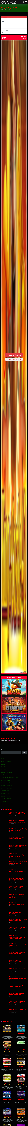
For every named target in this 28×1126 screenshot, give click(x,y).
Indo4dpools (21, 1033)
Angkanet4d (7, 1083)
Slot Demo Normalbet (6, 785)
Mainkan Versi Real (15, 355)
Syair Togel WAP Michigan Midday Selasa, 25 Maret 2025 (17, 813)
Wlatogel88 (21, 1083)
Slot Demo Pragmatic (6, 772)
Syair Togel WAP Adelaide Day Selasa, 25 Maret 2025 (17, 1010)
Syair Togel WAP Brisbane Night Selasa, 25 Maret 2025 (18, 920)
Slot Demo (3, 764)
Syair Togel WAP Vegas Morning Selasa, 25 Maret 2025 (18, 829)
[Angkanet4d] (7, 1081)
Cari (2, 750)
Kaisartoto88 (21, 1050)
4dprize (21, 1066)
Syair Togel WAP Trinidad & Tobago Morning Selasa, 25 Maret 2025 (16, 896)
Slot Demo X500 (5, 790)
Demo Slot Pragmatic (6, 767)
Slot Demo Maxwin (6, 761)
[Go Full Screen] (5, 38)
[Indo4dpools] (21, 1031)
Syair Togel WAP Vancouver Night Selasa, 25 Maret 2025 (17, 903)
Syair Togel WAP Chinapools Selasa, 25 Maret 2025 (17, 1002)
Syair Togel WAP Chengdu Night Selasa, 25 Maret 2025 (18, 862)
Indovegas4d (7, 1033)
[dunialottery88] (21, 1114)
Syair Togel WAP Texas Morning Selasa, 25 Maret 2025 (18, 846)
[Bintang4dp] (21, 1097)
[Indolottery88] (7, 1097)
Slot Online (4, 774)
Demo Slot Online (5, 780)
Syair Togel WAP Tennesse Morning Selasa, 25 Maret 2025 (17, 870)
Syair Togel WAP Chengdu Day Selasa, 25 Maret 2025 (17, 969)
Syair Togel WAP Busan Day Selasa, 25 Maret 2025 (16, 994)
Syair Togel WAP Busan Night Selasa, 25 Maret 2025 (17, 952)
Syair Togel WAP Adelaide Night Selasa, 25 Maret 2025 (18, 887)
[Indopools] (7, 1064)
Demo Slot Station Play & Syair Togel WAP (8, 3)
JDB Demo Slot (5, 769)
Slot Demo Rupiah (5, 796)
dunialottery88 (21, 1116)
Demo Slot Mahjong (6, 798)
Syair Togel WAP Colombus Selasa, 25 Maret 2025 (16, 961)
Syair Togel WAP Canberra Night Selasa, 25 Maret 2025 (18, 928)
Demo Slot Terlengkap (6, 788)
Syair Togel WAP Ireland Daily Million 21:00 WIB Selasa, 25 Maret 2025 (17, 912)
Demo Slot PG (4, 801)
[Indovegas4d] (7, 1031)
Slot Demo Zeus (5, 759)
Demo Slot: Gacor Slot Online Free (9, 777)
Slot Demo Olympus (6, 793)
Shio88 (7, 1050)
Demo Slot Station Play (7, 804)
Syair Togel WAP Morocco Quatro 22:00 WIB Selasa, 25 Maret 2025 (16, 880)
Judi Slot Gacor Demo (6, 782)
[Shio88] (7, 1048)
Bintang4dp (21, 1099)
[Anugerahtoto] (7, 1114)
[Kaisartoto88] (21, 1048)
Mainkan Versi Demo (15, 359)
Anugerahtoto (7, 1116)
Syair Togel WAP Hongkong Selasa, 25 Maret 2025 (16, 837)
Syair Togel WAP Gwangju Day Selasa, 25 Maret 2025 (17, 985)
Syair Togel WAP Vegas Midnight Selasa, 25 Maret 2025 (17, 977)
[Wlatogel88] (21, 1081)
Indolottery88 (7, 1099)
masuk (8, 740)
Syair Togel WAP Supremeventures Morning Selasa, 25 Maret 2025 (16, 855)
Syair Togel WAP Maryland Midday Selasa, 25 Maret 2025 (17, 821)
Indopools (7, 1066)
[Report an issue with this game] (3, 38)
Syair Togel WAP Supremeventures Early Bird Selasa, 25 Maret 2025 (17, 937)
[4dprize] (21, 1064)
